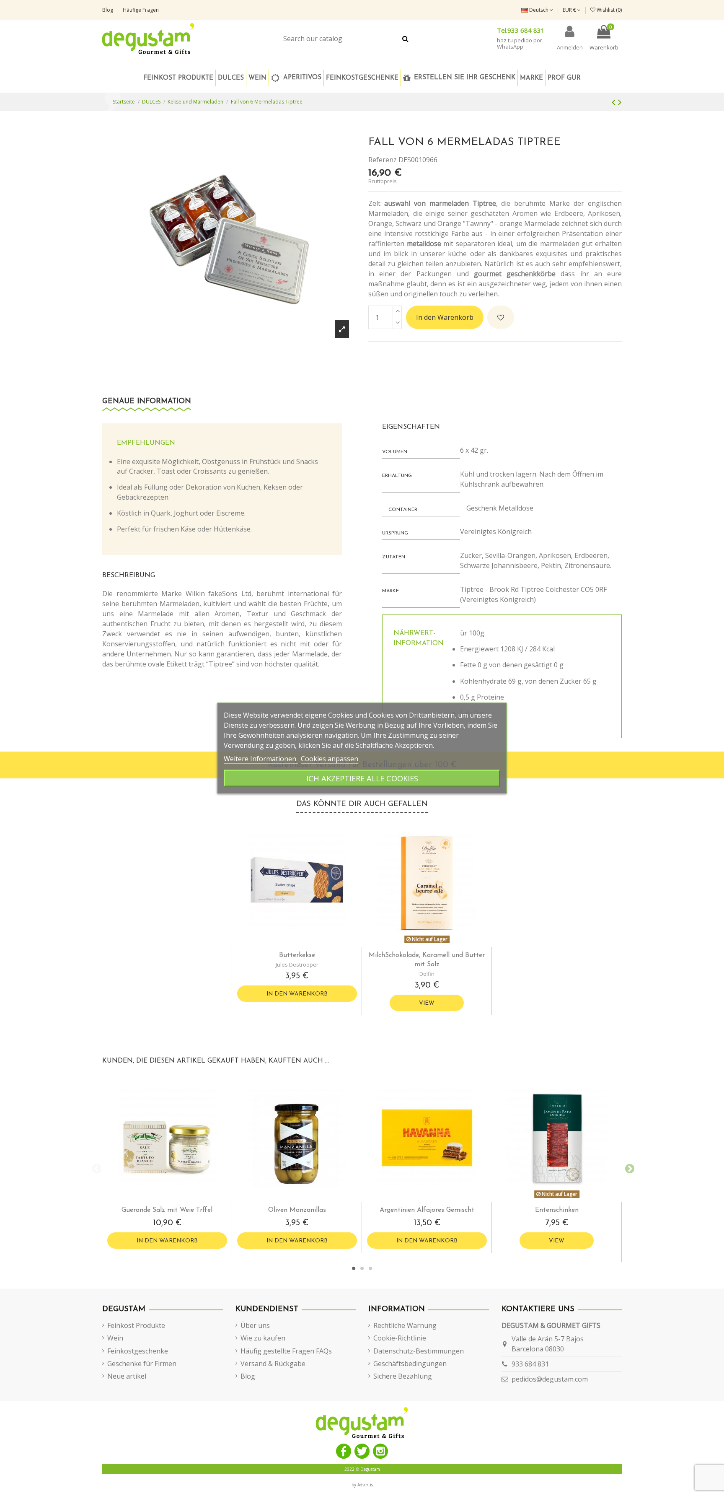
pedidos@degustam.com (550, 1379)
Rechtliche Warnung (405, 1325)
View (426, 1003)
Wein (115, 1338)
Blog (108, 9)
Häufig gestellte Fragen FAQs (286, 1351)
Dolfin (426, 973)
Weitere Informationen (261, 758)
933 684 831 (530, 1364)
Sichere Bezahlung (402, 1376)
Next (628, 1168)
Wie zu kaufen (262, 1338)
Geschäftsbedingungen (410, 1363)
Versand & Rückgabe (272, 1363)
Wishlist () (608, 9)
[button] (362, 78)
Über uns (255, 1325)
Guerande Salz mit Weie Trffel (167, 1210)
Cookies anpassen (329, 758)
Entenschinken (557, 1210)
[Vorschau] (303, 943)
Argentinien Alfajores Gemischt (427, 1210)
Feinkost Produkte (136, 1325)
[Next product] (620, 102)
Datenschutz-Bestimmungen (418, 1351)
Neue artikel (126, 1376)
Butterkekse (297, 955)
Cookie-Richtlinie (399, 1338)
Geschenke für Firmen (141, 1363)
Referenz (382, 159)
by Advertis (362, 1485)
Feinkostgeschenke (137, 1351)
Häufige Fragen (141, 9)
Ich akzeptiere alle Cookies (362, 778)
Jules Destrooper (297, 964)
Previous (96, 1168)
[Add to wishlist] (500, 317)
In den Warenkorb (444, 317)
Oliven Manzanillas (297, 1210)
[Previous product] (615, 102)
